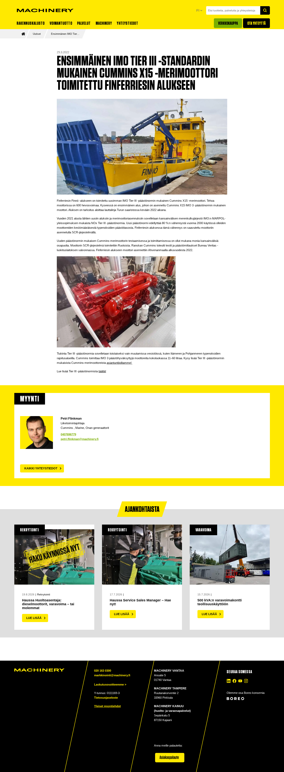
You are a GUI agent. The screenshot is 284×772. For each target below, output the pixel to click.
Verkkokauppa (228, 23)
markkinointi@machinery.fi (112, 675)
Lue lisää (34, 618)
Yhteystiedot (127, 23)
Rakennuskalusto (31, 23)
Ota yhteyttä (256, 23)
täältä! (102, 371)
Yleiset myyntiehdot (107, 706)
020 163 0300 (102, 670)
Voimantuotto (61, 23)
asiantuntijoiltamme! (119, 362)
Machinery (104, 23)
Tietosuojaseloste (106, 697)
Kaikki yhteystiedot (40, 468)
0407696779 (68, 434)
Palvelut (84, 23)
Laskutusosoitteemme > (110, 684)
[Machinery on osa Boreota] (248, 698)
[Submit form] (265, 10)
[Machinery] (45, 10)
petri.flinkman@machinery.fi (80, 439)
